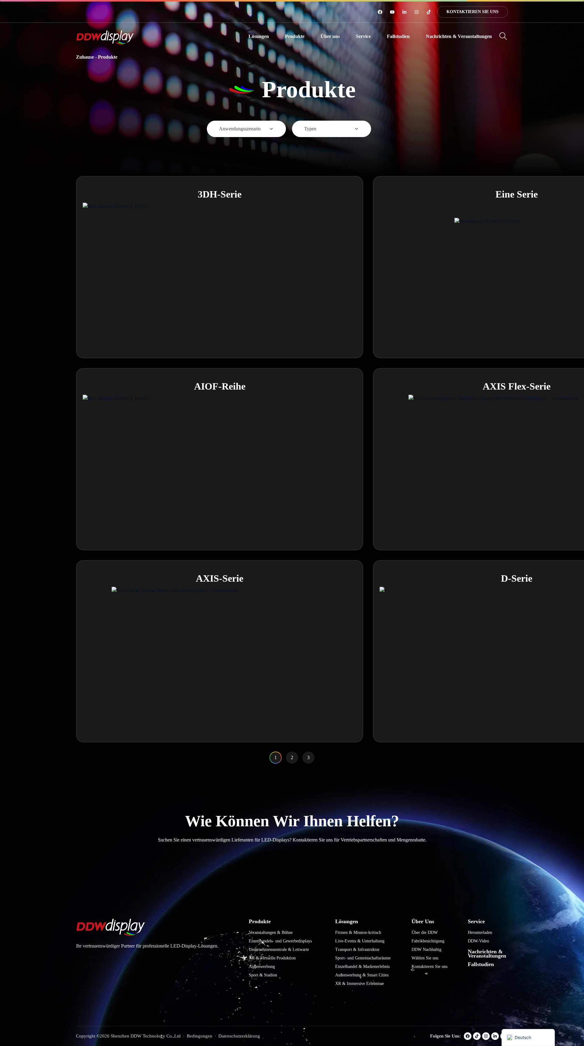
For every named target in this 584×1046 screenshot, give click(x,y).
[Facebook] (380, 12)
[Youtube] (392, 12)
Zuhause (85, 57)
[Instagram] (416, 12)
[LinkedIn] (404, 12)
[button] (259, 36)
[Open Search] (503, 36)
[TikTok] (428, 12)
